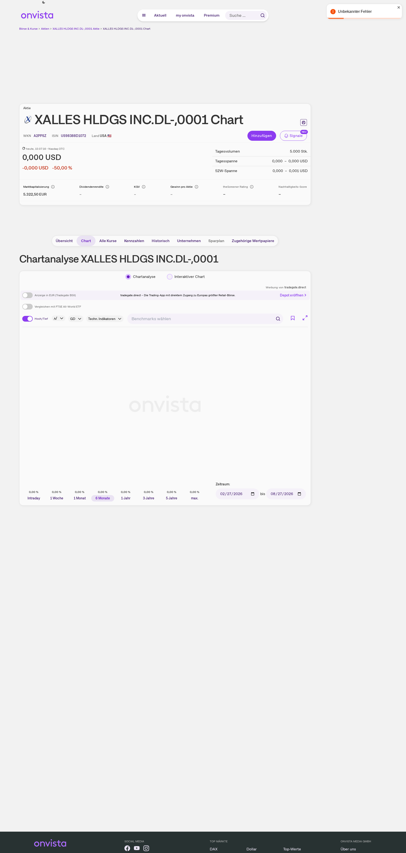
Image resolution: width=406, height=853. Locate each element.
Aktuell (160, 15)
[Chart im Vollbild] (305, 318)
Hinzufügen (261, 135)
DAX (214, 849)
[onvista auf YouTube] (137, 849)
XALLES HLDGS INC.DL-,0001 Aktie (76, 29)
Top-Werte (292, 849)
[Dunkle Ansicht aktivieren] (44, 2)
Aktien (45, 29)
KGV (137, 187)
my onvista (185, 15)
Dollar (251, 849)
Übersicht (64, 240)
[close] (399, 7)
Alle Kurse (108, 240)
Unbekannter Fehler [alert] (355, 11)
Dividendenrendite (91, 187)
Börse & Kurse (28, 29)
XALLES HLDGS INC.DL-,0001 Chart (126, 29)
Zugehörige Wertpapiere (253, 240)
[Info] (53, 187)
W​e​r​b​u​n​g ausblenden (206, 64)
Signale (296, 135)
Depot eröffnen (292, 295)
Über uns (348, 849)
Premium (212, 15)
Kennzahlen (134, 240)
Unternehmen (189, 240)
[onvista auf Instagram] (146, 849)
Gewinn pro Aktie (181, 187)
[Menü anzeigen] (144, 15)
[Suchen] (263, 15)
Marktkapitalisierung (36, 187)
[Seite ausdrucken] (303, 122)
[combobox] (205, 319)
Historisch (160, 240)
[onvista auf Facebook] (127, 849)
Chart (86, 240)
